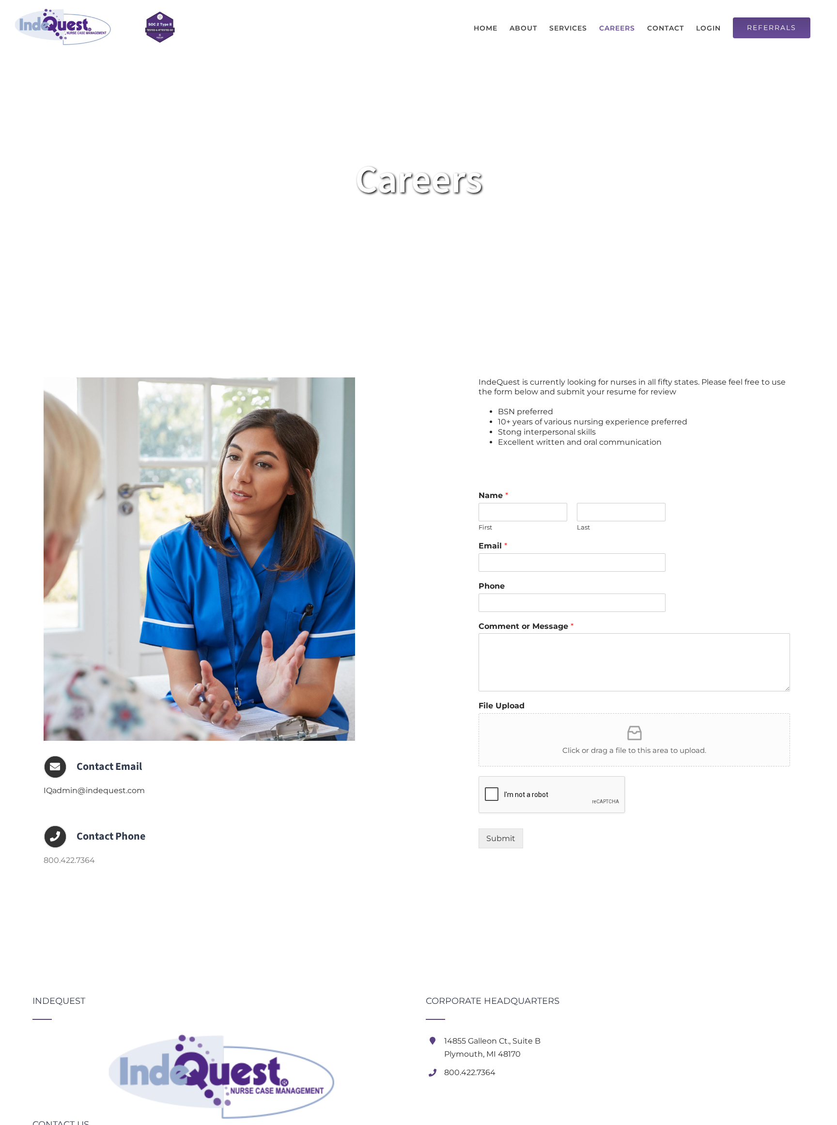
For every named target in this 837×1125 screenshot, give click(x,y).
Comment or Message (526, 626)
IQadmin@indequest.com (94, 790)
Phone (492, 586)
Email (493, 545)
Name (493, 495)
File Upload (502, 705)
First (485, 527)
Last (583, 527)
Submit (500, 838)
